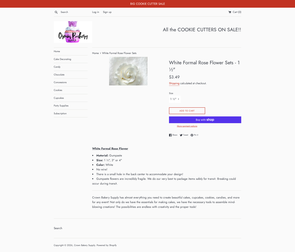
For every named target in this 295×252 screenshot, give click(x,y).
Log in (95, 12)
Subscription (60, 113)
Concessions (60, 82)
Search (58, 228)
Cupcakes (59, 98)
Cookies (58, 90)
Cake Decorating (62, 59)
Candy (57, 67)
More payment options (187, 126)
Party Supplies (61, 105)
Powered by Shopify (107, 245)
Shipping (174, 83)
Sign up (107, 12)
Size (171, 93)
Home (57, 51)
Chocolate (59, 74)
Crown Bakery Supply (84, 245)
